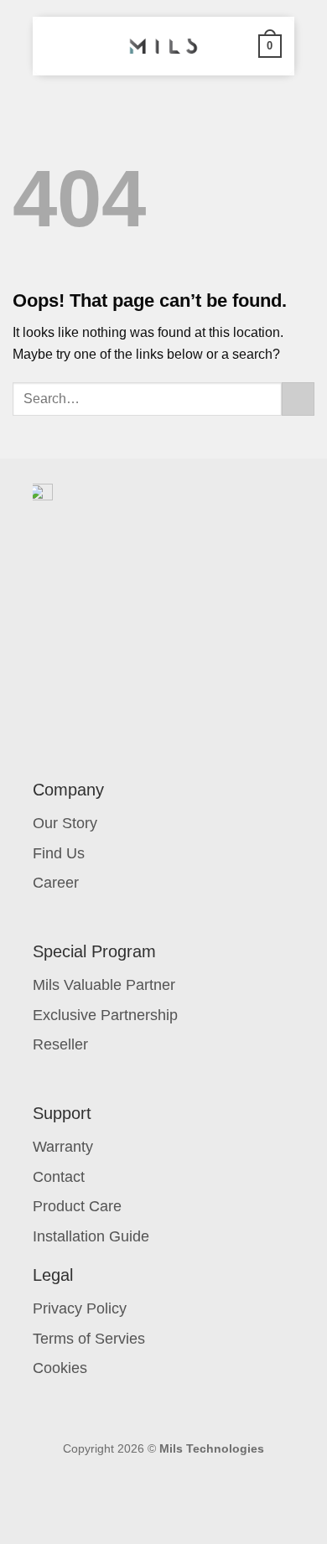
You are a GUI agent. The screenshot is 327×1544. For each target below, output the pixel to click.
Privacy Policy (80, 1308)
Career (56, 882)
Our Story (65, 823)
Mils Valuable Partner (104, 985)
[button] (55, 45)
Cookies (60, 1368)
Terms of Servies (89, 1338)
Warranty (63, 1146)
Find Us (59, 853)
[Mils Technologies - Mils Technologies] (163, 46)
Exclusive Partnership (105, 1015)
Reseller (60, 1044)
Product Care (77, 1206)
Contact (59, 1176)
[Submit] (298, 398)
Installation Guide (91, 1236)
